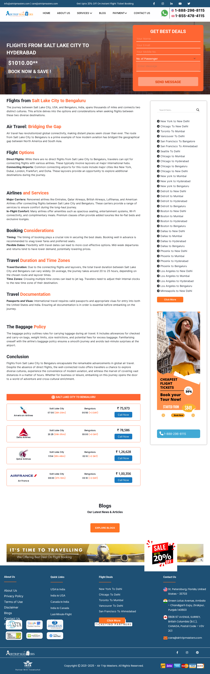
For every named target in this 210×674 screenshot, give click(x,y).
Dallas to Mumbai (171, 236)
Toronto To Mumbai (172, 131)
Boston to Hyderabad (173, 221)
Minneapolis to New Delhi (176, 290)
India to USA (58, 595)
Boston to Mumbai (171, 216)
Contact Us (142, 13)
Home (46, 13)
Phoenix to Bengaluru (173, 266)
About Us (63, 13)
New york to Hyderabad (175, 181)
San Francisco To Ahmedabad (179, 146)
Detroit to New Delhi (173, 191)
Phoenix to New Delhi (173, 251)
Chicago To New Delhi (174, 126)
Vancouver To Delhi (172, 136)
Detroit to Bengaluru (173, 206)
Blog (102, 13)
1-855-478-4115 (189, 16)
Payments (11, 624)
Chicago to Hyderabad (174, 161)
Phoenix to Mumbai (172, 256)
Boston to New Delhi (173, 211)
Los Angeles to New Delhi (176, 271)
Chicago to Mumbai (172, 156)
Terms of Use (13, 602)
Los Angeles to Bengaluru (176, 286)
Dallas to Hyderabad (173, 241)
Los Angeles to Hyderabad (177, 281)
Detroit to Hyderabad (173, 201)
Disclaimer (11, 607)
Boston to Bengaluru (173, 226)
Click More (170, 299)
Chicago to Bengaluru (173, 166)
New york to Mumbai (173, 176)
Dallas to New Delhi (172, 231)
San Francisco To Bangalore (177, 141)
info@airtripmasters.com (17, 3)
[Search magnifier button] (198, 110)
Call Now (123, 414)
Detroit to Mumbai (171, 196)
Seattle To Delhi (170, 151)
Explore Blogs (105, 528)
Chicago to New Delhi (174, 171)
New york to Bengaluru (174, 186)
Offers (54, 620)
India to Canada (60, 608)
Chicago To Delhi (109, 594)
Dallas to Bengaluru (172, 246)
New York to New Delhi (174, 121)
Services (83, 13)
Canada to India (60, 601)
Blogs (8, 613)
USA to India (58, 589)
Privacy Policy (13, 596)
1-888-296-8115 (190, 10)
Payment (119, 13)
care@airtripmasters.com (45, 3)
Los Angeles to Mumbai (175, 276)
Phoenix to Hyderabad (174, 261)
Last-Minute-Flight (61, 614)
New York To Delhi (110, 589)
